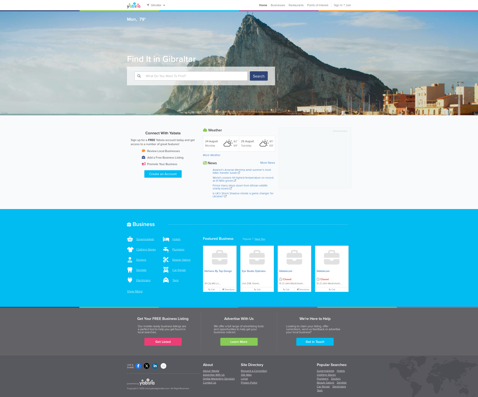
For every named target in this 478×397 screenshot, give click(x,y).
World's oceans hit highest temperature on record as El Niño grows (243, 179)
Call (213, 289)
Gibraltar (156, 5)
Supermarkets (325, 371)
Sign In (338, 5)
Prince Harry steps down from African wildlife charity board (240, 187)
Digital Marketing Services (219, 379)
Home (263, 5)
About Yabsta (211, 371)
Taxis (320, 391)
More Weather (212, 155)
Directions (230, 289)
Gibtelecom (285, 271)
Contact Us (209, 383)
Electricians (339, 387)
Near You (260, 239)
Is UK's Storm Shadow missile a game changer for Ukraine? (243, 194)
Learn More (238, 341)
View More (135, 291)
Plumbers (322, 379)
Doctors (336, 379)
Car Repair (323, 387)
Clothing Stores (326, 375)
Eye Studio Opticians (254, 271)
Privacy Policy (249, 383)
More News (267, 163)
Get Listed (163, 341)
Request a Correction (254, 371)
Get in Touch (315, 341)
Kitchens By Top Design (218, 271)
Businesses (278, 5)
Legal (244, 379)
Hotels (341, 371)
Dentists (342, 383)
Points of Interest (317, 5)
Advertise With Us (214, 375)
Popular (247, 239)
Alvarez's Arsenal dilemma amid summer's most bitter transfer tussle (242, 171)
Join (348, 5)
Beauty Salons (325, 383)
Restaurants (296, 5)
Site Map (246, 375)
